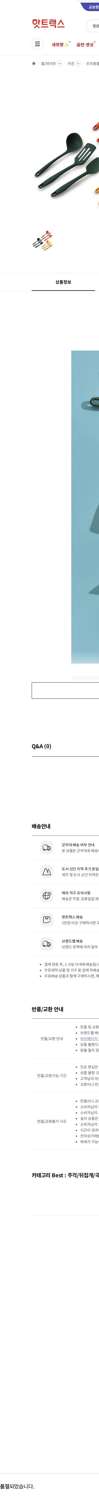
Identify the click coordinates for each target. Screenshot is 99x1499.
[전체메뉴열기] (37, 44)
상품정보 (63, 282)
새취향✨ (60, 44)
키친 (71, 63)
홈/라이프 (48, 63)
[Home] (34, 63)
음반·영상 (85, 44)
